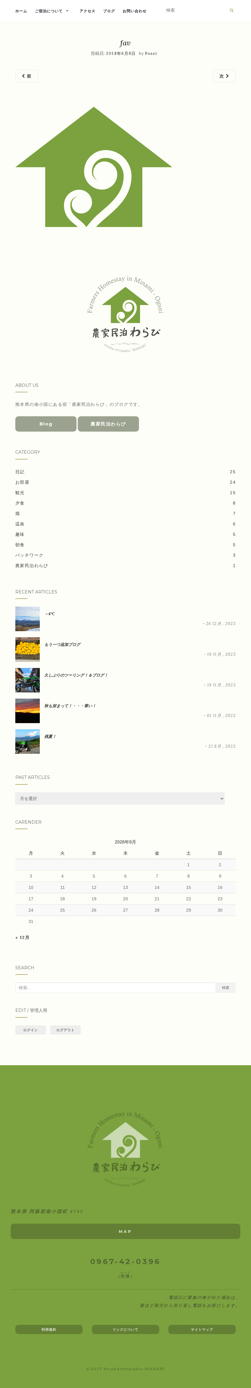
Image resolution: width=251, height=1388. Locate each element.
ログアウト (65, 1030)
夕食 (20, 503)
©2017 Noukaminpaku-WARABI (125, 1368)
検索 (225, 987)
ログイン (30, 1030)
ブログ (109, 11)
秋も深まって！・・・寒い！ (70, 705)
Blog (46, 424)
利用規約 (49, 1329)
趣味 (20, 534)
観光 (20, 492)
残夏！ (50, 736)
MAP (125, 1231)
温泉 (20, 523)
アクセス (88, 11)
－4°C (49, 613)
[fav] (93, 166)
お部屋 (22, 482)
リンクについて (126, 1329)
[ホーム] (125, 1149)
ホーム (21, 11)
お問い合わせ (135, 11)
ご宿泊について (49, 11)
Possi (151, 53)
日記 (20, 471)
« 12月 (22, 937)
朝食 (20, 544)
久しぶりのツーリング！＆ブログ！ (76, 675)
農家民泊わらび (108, 424)
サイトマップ (202, 1329)
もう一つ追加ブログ (62, 644)
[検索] (231, 10)
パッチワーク (29, 555)
